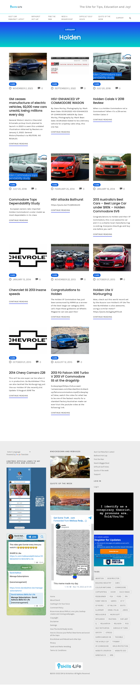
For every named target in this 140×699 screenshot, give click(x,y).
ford (119, 596)
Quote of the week (104, 17)
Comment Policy (56, 608)
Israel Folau (113, 610)
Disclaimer (54, 621)
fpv (126, 596)
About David (55, 600)
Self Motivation (102, 628)
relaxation (105, 624)
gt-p (122, 601)
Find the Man (52, 17)
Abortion (99, 578)
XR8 (111, 655)
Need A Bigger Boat (67, 17)
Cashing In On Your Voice (60, 604)
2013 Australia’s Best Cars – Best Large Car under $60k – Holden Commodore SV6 (109, 205)
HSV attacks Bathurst (67, 199)
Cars (12, 84)
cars (117, 583)
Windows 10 (100, 655)
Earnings (53, 625)
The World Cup (102, 642)
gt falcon (111, 605)
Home (52, 596)
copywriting (101, 592)
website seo (120, 651)
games (113, 601)
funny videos (101, 601)
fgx (111, 596)
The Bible (119, 637)
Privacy (53, 643)
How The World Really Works (61, 629)
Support (120, 18)
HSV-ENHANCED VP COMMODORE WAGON (67, 101)
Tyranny (116, 642)
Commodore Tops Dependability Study (24, 201)
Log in (96, 487)
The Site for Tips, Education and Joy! (105, 7)
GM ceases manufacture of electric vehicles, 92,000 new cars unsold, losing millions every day (28, 107)
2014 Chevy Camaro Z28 (27, 373)
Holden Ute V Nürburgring (103, 292)
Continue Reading (18, 143)
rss (127, 624)
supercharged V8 (103, 637)
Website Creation (103, 651)
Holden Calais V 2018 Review (108, 101)
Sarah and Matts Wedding (60, 647)
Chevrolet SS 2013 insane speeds (27, 292)
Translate (24, 454)
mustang (112, 619)
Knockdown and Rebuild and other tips (65, 639)
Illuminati (99, 610)
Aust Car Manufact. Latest (16, 17)
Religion (118, 624)
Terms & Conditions (58, 650)
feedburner (100, 596)
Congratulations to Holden (65, 292)
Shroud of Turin (120, 628)
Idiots (123, 605)
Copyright (54, 618)
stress (109, 633)
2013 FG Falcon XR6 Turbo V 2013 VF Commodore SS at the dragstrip (70, 377)
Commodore (120, 587)
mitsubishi (100, 619)
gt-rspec (99, 605)
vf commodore (102, 646)
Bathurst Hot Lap (36, 17)
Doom (113, 592)
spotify (98, 633)
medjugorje (100, 615)
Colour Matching (103, 587)
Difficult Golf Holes (85, 17)
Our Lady (124, 619)
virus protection (120, 646)
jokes (125, 610)
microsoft (115, 615)
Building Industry (103, 583)
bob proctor (113, 578)
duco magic (124, 592)
